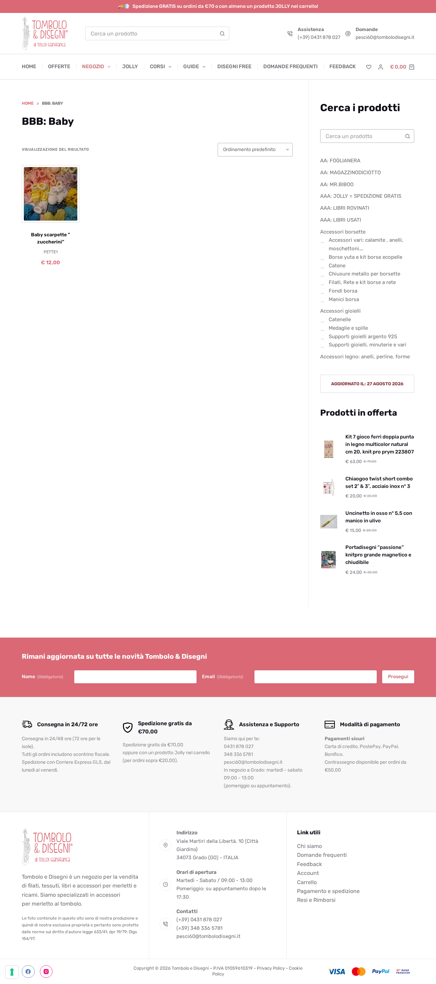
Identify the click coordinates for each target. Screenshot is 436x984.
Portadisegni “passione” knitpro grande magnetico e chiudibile (378, 554)
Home (29, 66)
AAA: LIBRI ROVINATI (344, 208)
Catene (337, 266)
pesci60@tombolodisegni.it (385, 37)
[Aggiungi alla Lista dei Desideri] (50, 214)
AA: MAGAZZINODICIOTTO (350, 172)
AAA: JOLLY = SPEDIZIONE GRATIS (360, 196)
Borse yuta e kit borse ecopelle (365, 257)
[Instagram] (46, 971)
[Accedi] (380, 67)
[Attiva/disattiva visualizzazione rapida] (66, 214)
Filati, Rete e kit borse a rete (362, 282)
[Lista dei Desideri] (368, 67)
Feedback (342, 66)
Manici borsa (344, 299)
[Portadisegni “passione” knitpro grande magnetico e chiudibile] (328, 559)
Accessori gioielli (340, 311)
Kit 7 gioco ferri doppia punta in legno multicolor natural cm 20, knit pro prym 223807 (379, 444)
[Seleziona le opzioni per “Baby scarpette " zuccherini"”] (35, 214)
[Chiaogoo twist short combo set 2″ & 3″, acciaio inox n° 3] (328, 487)
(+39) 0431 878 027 (319, 37)
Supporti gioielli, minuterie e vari (367, 345)
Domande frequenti (290, 66)
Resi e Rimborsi (316, 900)
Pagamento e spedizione (328, 891)
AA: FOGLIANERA (340, 161)
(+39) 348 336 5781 (199, 928)
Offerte (59, 66)
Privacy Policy (271, 968)
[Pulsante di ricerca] (222, 33)
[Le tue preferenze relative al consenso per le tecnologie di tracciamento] (11, 972)
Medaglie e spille (348, 328)
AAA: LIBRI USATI (340, 220)
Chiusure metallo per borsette (364, 274)
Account (308, 873)
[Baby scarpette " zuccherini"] (50, 194)
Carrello (307, 882)
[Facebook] (28, 971)
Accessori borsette (342, 232)
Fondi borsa (343, 291)
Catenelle (340, 319)
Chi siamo (309, 846)
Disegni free (234, 66)
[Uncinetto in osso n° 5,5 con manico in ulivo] (328, 521)
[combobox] (150, 33)
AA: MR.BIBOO (337, 184)
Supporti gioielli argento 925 (363, 336)
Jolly (130, 66)
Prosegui (398, 677)
